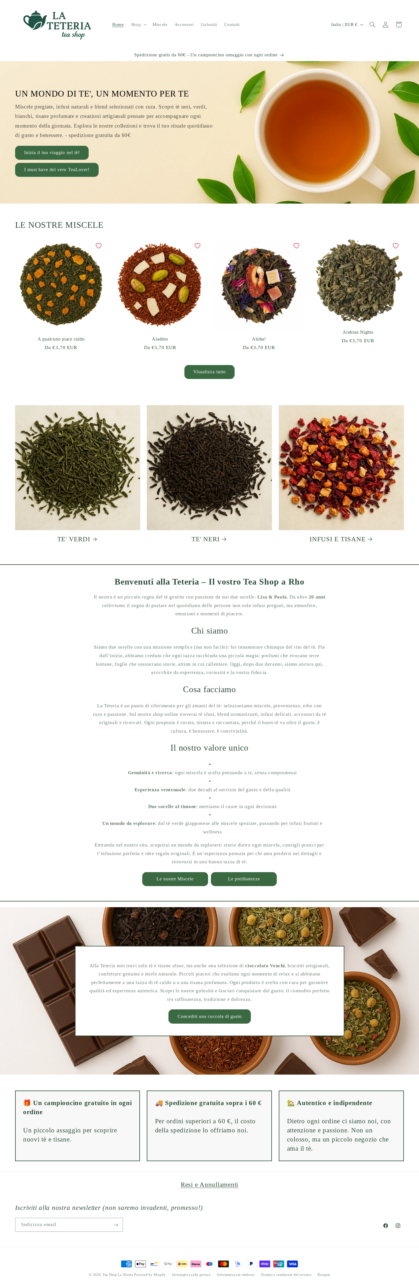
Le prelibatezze (244, 878)
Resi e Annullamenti (209, 1184)
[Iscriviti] (115, 1225)
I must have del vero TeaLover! (57, 169)
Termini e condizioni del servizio (286, 1274)
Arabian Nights (358, 332)
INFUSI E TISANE (337, 539)
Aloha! (259, 339)
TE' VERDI (73, 539)
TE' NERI (205, 539)
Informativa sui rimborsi (236, 1274)
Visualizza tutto (209, 371)
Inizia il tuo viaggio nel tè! (52, 152)
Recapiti (324, 1274)
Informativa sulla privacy (191, 1274)
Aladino (160, 339)
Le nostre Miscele (175, 878)
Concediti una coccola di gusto (209, 1016)
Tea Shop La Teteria (118, 1274)
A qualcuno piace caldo (61, 339)
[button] (138, 24)
